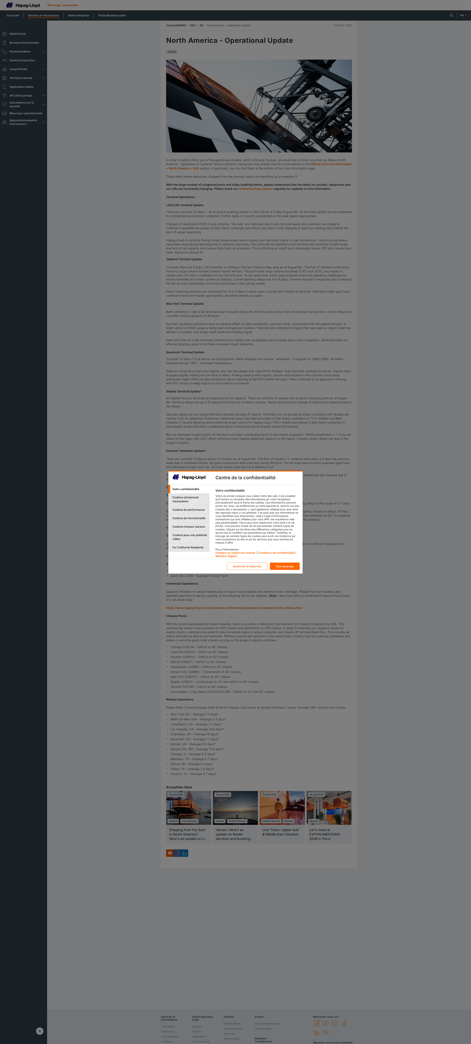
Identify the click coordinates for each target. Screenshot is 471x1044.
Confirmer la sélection (247, 566)
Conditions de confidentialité (276, 552)
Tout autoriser (285, 566)
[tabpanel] (257, 524)
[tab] (189, 489)
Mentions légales (226, 556)
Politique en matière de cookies (235, 552)
